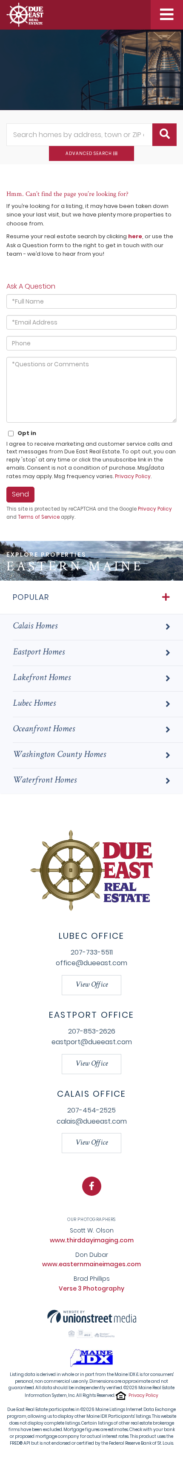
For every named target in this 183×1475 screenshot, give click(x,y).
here (135, 236)
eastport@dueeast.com (91, 1042)
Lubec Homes (34, 704)
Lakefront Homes (42, 678)
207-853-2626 (91, 1031)
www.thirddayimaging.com (92, 1240)
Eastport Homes (39, 652)
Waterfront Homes (45, 781)
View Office (91, 985)
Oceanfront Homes (44, 729)
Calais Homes (35, 626)
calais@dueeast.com (92, 1121)
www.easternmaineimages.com (91, 1264)
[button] (164, 134)
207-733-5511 (92, 952)
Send (20, 494)
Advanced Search (89, 153)
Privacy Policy (133, 476)
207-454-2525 (91, 1110)
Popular (31, 597)
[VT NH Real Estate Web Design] (91, 1316)
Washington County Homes (59, 755)
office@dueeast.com (91, 963)
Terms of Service (39, 517)
